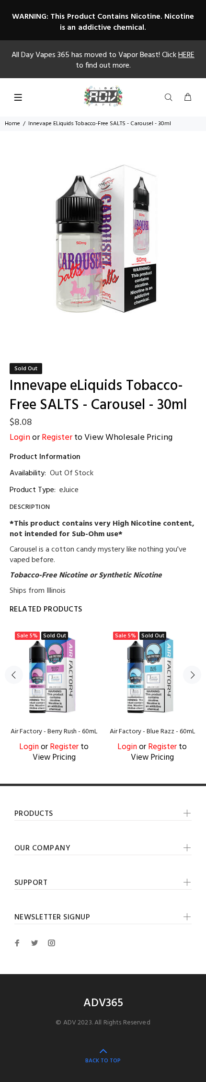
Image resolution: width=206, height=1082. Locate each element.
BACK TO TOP (103, 1061)
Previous (14, 675)
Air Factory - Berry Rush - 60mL (54, 731)
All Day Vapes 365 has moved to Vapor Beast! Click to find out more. (103, 60)
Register (57, 438)
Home (12, 124)
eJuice (69, 490)
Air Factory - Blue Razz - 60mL (152, 731)
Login (20, 438)
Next (192, 675)
